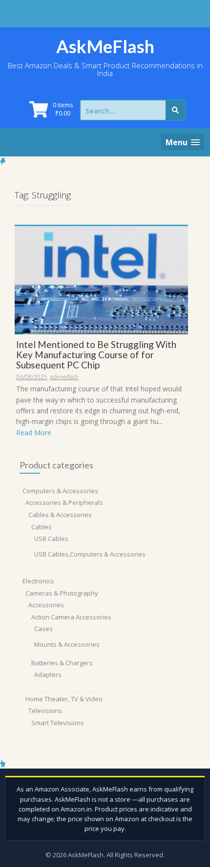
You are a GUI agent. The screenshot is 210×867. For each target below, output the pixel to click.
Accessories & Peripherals (64, 502)
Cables (41, 526)
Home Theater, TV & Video (64, 698)
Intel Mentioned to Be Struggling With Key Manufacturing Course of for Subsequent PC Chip (96, 354)
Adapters (48, 674)
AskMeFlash (105, 46)
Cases (43, 628)
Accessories (46, 604)
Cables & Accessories (60, 514)
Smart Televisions (57, 722)
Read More (33, 432)
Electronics (38, 581)
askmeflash (64, 377)
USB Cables (51, 538)
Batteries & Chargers (62, 662)
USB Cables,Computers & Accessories (90, 554)
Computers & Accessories (60, 490)
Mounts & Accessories (67, 644)
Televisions (45, 710)
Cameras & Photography (61, 593)
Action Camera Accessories (71, 617)
